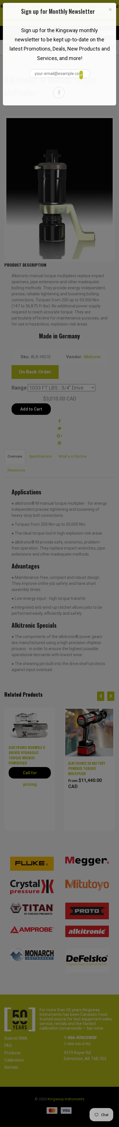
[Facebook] (59, 92)
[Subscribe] (81, 75)
